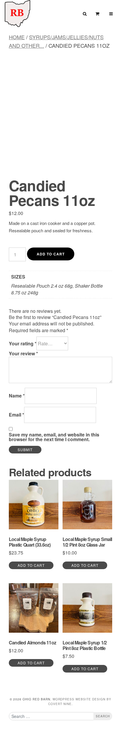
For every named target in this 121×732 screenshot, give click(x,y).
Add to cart (51, 254)
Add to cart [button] (31, 565)
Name (17, 395)
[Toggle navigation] (111, 14)
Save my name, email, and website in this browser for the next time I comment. (54, 437)
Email (16, 414)
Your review (23, 353)
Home (17, 37)
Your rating (22, 343)
